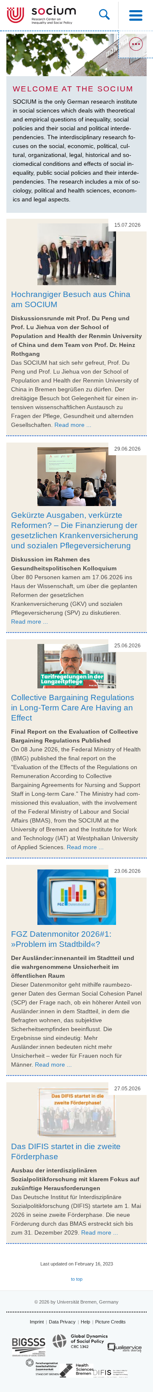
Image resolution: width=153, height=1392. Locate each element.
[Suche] (108, 15)
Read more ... (72, 424)
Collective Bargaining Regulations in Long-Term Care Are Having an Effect (72, 707)
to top (76, 1279)
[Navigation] (135, 15)
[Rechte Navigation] (135, 44)
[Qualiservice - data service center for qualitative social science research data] (125, 1349)
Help (85, 1321)
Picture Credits (110, 1321)
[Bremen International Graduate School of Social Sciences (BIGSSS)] (29, 1347)
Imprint (37, 1321)
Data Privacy (62, 1321)
